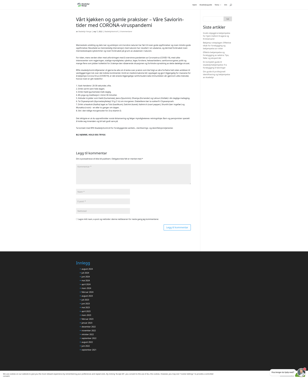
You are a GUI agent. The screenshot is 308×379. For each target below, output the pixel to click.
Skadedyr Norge (84, 31)
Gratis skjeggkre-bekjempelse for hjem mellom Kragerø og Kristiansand (216, 36)
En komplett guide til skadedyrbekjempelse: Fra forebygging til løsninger (215, 65)
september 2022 (89, 338)
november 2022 (89, 330)
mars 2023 (86, 315)
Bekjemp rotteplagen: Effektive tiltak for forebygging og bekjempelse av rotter (217, 45)
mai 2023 (86, 307)
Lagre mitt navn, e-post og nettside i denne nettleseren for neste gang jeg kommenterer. (118, 219)
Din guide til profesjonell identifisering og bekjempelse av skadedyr (216, 74)
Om (225, 5)
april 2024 (86, 284)
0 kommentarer (126, 31)
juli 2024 (85, 272)
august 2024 (87, 269)
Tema (217, 5)
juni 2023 (86, 303)
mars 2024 (86, 288)
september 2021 (89, 349)
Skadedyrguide (205, 5)
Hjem (194, 5)
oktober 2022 (88, 334)
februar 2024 (87, 292)
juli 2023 (85, 299)
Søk (227, 19)
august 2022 (87, 342)
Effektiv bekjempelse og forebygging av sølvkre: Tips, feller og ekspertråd (216, 55)
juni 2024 (86, 276)
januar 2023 (87, 323)
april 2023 (86, 311)
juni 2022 (86, 346)
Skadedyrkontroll (111, 31)
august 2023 (87, 296)
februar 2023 (87, 319)
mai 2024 (86, 280)
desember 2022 (89, 326)
